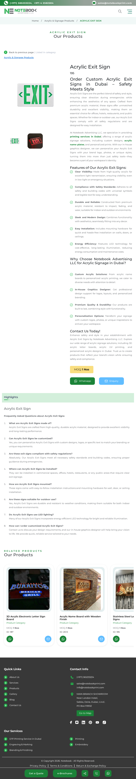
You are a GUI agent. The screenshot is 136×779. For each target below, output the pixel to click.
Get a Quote (36, 773)
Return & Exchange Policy (91, 765)
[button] (129, 11)
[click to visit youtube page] (97, 722)
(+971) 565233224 (85, 677)
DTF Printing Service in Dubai (25, 738)
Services (13, 682)
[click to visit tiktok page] (104, 722)
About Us (14, 677)
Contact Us (15, 705)
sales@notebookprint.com (91, 683)
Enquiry (113, 380)
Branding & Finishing (21, 750)
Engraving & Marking (20, 744)
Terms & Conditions (61, 765)
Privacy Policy (38, 765)
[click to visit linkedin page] (83, 722)
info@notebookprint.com (90, 687)
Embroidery (81, 744)
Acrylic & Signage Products (59, 20)
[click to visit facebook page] (71, 722)
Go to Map (85, 713)
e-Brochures (64, 773)
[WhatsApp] (9, 639)
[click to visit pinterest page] (90, 722)
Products (14, 688)
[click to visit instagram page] (76, 722)
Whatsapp (85, 380)
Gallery (13, 694)
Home (35, 20)
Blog (12, 699)
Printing (79, 738)
